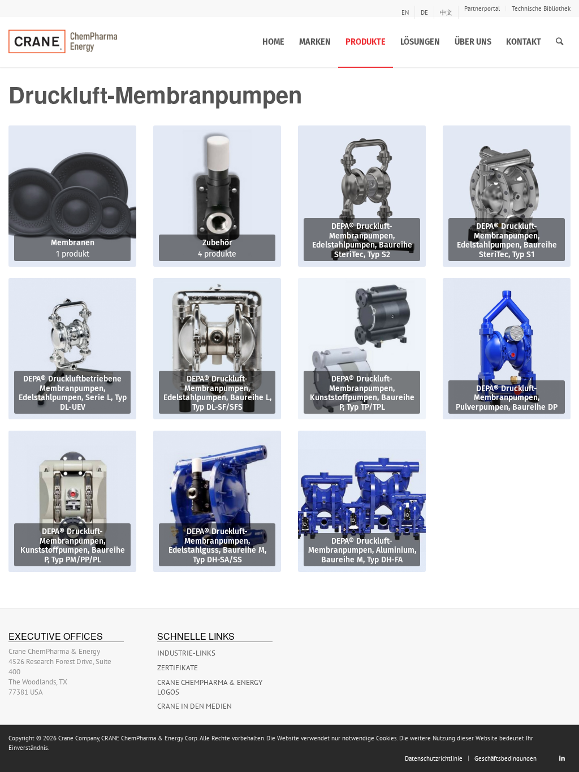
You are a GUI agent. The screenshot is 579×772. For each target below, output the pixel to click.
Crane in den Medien (194, 706)
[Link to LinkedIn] (562, 757)
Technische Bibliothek (541, 8)
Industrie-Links (186, 653)
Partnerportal (482, 8)
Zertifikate (177, 668)
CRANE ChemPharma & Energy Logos (209, 687)
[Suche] (559, 41)
